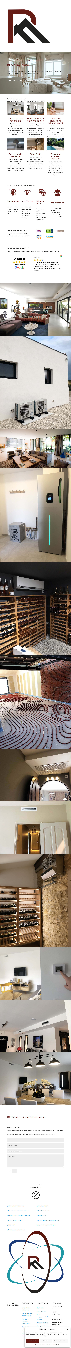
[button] (67, 1329)
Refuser (45, 1341)
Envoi (21, 1171)
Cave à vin (35, 154)
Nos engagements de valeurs (42, 1317)
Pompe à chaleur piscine (55, 156)
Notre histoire (41, 1311)
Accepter (32, 1341)
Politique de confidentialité (52, 1344)
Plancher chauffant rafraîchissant (26, 1321)
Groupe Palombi (42, 1326)
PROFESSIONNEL (44, 1201)
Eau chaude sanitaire (15, 155)
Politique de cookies (40, 1344)
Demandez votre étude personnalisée (24, 80)
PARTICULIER (13, 1201)
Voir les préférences (60, 1341)
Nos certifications (42, 1322)
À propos (40, 1308)
